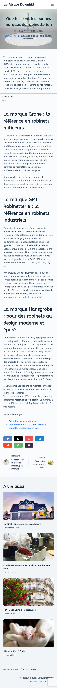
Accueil (8, 36)
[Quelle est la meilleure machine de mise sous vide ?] (28, 547)
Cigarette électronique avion (23, 428)
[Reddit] (7, 445)
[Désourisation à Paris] (28, 633)
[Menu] (52, 4)
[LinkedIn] (39, 438)
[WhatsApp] (18, 445)
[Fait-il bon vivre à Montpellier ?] (28, 592)
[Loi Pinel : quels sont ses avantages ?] (28, 506)
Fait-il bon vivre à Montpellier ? (19, 610)
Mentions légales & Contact (42, 682)
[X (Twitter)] (18, 438)
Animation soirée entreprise (22, 421)
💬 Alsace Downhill (18, 4)
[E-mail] (29, 445)
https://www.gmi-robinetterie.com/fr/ (22, 297)
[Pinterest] (29, 438)
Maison (20, 31)
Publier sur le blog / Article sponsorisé (36, 678)
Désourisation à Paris (14, 651)
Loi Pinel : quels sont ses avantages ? (22, 524)
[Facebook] (7, 438)
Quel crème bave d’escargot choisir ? (27, 424)
